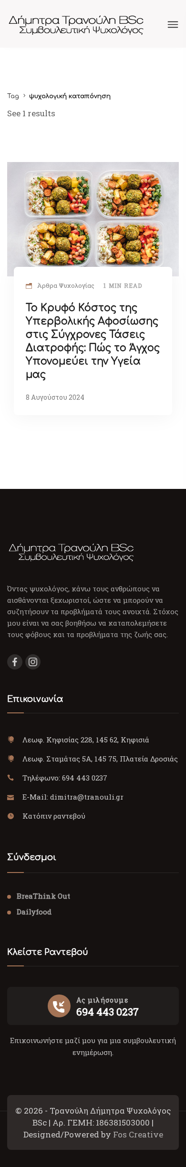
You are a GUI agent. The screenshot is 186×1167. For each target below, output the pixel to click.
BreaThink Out (43, 896)
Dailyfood (34, 911)
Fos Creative (138, 1134)
